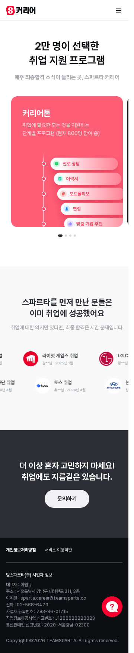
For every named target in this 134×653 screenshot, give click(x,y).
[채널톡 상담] (112, 606)
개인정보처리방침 (21, 550)
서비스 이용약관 (58, 550)
